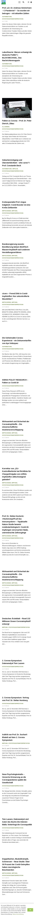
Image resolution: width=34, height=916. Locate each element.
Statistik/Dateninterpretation (12, 19)
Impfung (14, 210)
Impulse (15, 168)
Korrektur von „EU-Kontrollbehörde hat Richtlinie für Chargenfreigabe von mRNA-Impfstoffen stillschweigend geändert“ (16, 474)
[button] (19, 2)
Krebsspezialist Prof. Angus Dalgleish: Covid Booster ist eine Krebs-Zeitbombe (16, 205)
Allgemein (5, 126)
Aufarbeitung (7, 16)
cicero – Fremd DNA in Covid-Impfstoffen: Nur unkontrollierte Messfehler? (15, 296)
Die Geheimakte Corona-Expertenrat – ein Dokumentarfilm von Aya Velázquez (16, 340)
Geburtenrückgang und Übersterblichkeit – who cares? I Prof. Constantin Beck (16, 163)
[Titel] (3, 2)
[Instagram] (28, 2)
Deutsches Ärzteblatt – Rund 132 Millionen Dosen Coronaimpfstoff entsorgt (16, 621)
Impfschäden (6, 210)
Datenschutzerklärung (18, 914)
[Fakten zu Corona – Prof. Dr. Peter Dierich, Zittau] (17, 108)
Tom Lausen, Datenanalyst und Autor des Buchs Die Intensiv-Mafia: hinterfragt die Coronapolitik (17, 822)
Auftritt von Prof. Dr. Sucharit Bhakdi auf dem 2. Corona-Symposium (14, 737)
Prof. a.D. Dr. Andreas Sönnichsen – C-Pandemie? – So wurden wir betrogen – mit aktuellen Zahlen (16, 11)
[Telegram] (31, 2)
